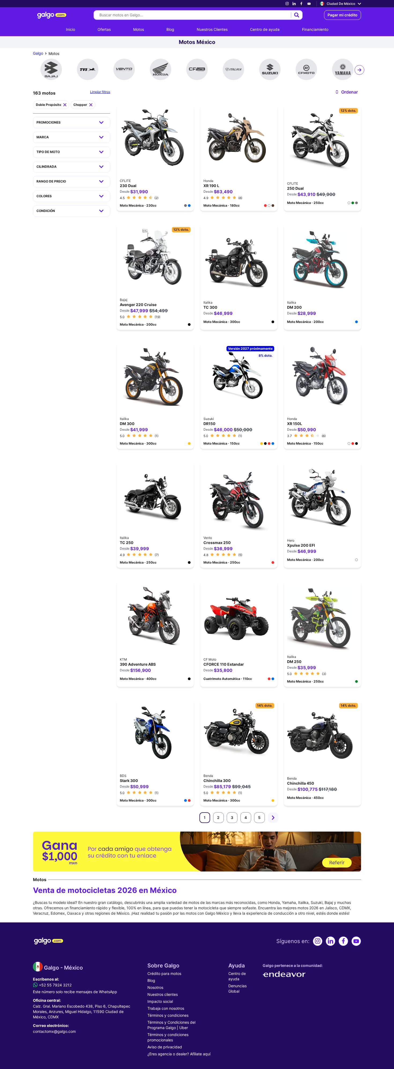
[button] (346, 92)
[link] (287, 3)
